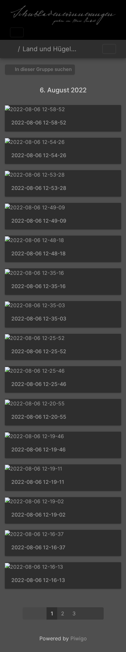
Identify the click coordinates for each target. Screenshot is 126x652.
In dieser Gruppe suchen (43, 69)
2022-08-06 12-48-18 (38, 253)
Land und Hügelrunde (50, 49)
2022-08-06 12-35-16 (38, 286)
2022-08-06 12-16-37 (38, 547)
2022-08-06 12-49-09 (38, 221)
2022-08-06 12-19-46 (38, 450)
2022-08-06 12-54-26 (38, 155)
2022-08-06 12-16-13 (38, 580)
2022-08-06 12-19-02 (38, 515)
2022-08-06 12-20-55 (38, 417)
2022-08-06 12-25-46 (38, 384)
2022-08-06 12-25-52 (38, 351)
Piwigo (78, 638)
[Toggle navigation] (17, 32)
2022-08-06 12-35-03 (38, 319)
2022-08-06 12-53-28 (38, 188)
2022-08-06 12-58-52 (38, 123)
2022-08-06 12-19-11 (37, 482)
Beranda (12, 49)
